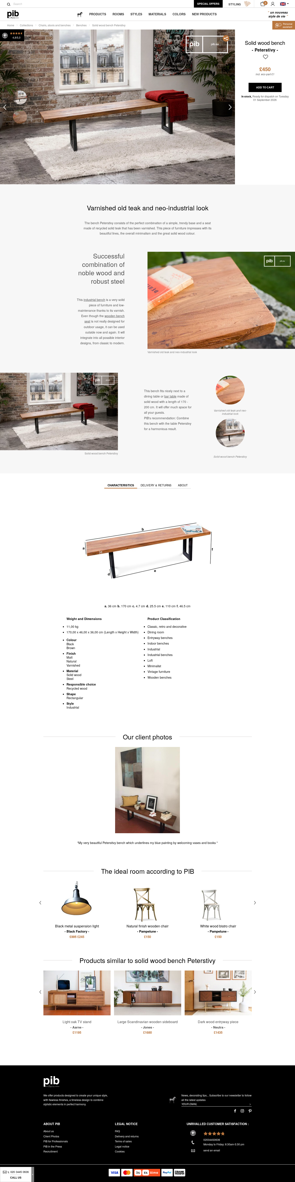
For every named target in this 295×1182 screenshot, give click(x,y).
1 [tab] (20, 98)
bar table (170, 396)
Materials (157, 14)
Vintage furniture (159, 671)
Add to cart (265, 87)
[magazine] (80, 14)
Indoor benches (158, 643)
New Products (204, 14)
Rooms (118, 14)
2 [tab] (20, 117)
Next (230, 107)
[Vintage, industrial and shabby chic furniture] (16, 14)
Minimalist (154, 666)
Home (10, 25)
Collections (26, 25)
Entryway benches (160, 638)
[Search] (8, 4)
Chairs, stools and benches (55, 25)
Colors (179, 14)
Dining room (156, 632)
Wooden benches (159, 677)
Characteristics (121, 485)
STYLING (234, 4)
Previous (4, 107)
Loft (150, 660)
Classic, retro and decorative (167, 626)
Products (97, 14)
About (183, 485)
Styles (136, 14)
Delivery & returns (156, 485)
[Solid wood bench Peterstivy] (230, 432)
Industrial (154, 649)
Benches (81, 25)
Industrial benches (160, 655)
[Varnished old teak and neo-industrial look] (230, 390)
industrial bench (94, 299)
